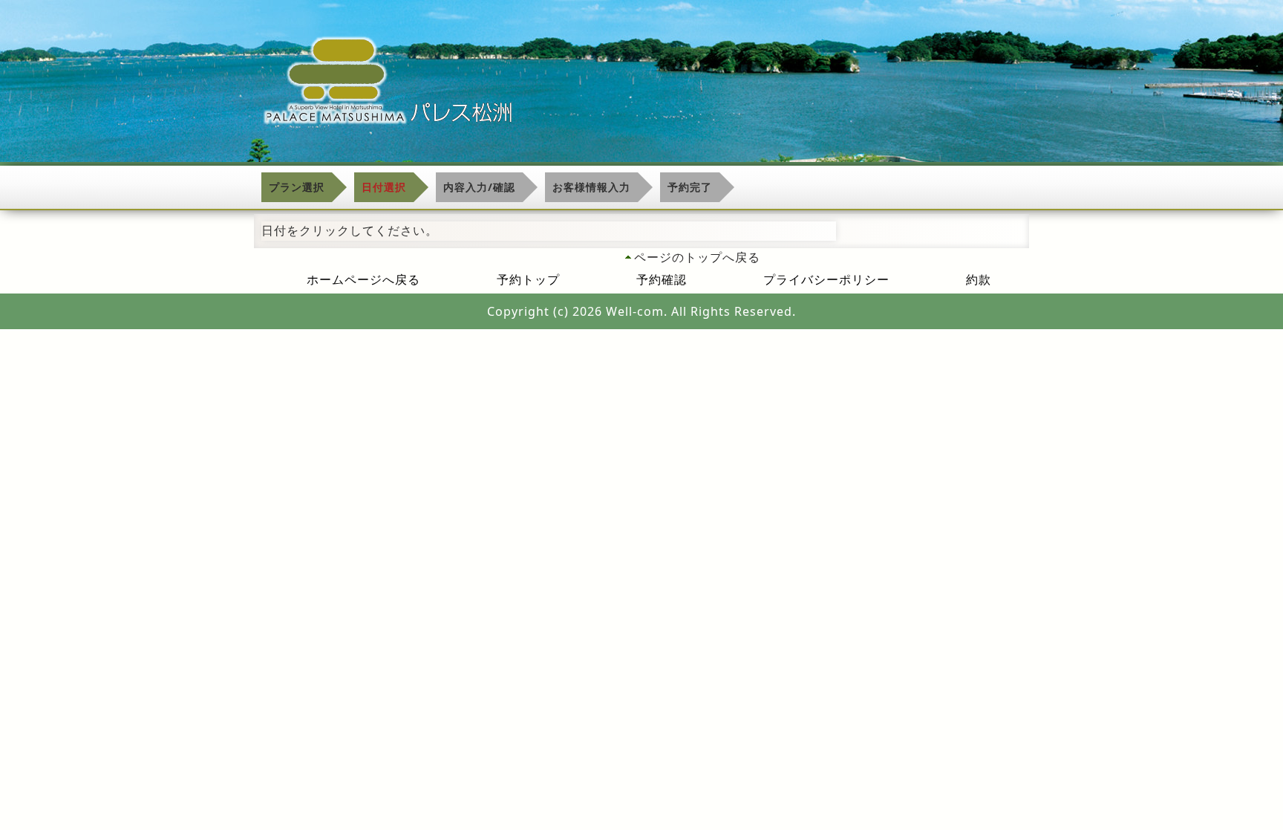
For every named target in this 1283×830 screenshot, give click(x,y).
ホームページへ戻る (363, 279)
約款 (978, 279)
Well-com (635, 311)
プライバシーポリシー (826, 279)
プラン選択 (296, 187)
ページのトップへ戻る (697, 257)
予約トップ (528, 279)
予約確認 (661, 279)
